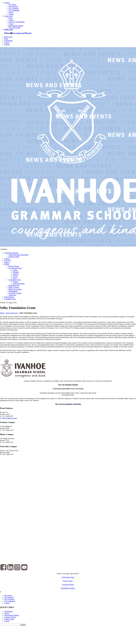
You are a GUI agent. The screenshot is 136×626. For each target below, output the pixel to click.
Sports (15, 278)
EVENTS (7, 260)
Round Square (9, 297)
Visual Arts (12, 295)
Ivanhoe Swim (9, 619)
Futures (6, 262)
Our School (12, 4)
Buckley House (13, 266)
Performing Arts (13, 285)
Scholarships (8, 41)
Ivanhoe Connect (10, 617)
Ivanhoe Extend (13, 257)
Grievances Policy (68, 584)
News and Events (14, 27)
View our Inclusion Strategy (68, 385)
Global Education (19, 283)
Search (10, 12)
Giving (10, 24)
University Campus (14, 293)
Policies (6, 44)
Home (2, 313)
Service (15, 276)
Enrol (10, 18)
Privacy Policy (68, 581)
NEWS (6, 264)
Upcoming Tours (10, 299)
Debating (16, 272)
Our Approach (13, 6)
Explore (7, 3)
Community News (14, 280)
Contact (11, 14)
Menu (8, 33)
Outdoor (15, 274)
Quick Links (8, 16)
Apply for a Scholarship (16, 22)
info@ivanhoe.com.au (9, 418)
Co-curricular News (15, 268)
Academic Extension (11, 253)
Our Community (14, 10)
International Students (15, 26)
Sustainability (13, 291)
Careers (11, 20)
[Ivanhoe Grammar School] (23, 377)
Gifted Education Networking (18, 255)
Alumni (15, 282)
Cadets (15, 270)
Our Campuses (13, 8)
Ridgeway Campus (14, 289)
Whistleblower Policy (68, 588)
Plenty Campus (13, 287)
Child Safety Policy (68, 577)
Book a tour (8, 37)
